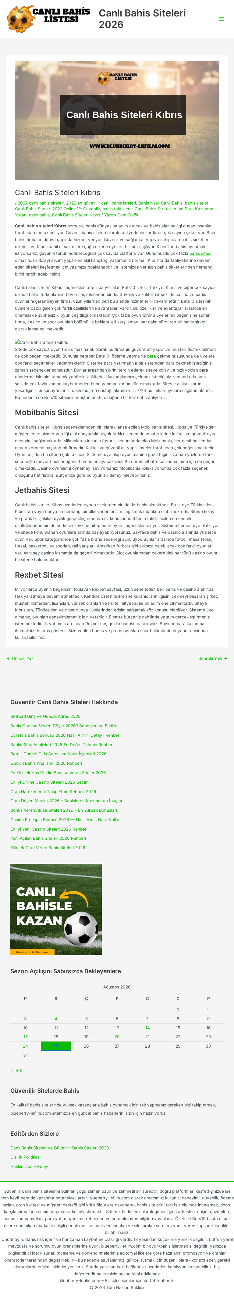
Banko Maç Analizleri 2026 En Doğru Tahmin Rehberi (61, 744)
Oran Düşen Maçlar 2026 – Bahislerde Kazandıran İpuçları (66, 800)
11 (56, 1027)
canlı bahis (39, 214)
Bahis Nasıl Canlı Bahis (160, 203)
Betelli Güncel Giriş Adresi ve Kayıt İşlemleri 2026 (58, 753)
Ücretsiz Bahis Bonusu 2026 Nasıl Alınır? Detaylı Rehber (64, 735)
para (151, 356)
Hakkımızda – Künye (30, 1166)
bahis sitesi (200, 253)
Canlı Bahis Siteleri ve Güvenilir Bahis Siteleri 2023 (59, 1147)
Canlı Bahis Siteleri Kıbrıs (76, 214)
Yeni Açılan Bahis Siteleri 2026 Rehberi (48, 838)
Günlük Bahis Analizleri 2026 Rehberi (46, 763)
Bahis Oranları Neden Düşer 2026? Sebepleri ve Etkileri (64, 725)
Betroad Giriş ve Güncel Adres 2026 (45, 716)
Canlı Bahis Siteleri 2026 (142, 18)
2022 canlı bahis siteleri (41, 203)
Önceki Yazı (20, 658)
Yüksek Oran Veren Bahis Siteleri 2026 (47, 847)
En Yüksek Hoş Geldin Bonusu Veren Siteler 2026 (58, 772)
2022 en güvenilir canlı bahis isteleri (101, 203)
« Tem (16, 1070)
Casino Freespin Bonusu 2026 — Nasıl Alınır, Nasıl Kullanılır (67, 819)
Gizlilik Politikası (25, 1157)
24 (25, 1046)
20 (117, 1036)
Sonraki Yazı (212, 658)
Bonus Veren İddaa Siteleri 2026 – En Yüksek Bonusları (63, 810)
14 (147, 1027)
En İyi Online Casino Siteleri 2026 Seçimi (50, 782)
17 (25, 1036)
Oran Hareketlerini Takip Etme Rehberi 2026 (53, 791)
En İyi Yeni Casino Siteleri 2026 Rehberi (48, 829)
